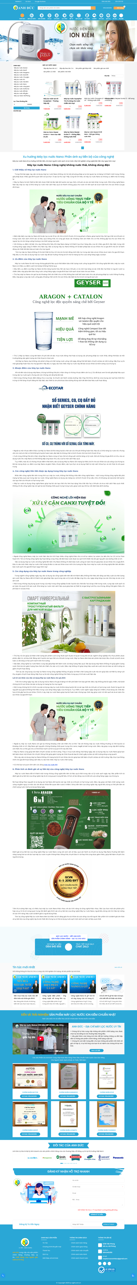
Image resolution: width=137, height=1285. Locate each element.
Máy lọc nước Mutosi (20, 68)
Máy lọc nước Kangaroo (21, 72)
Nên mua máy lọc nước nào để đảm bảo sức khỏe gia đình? (26, 997)
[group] (68, 40)
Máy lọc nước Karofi (20, 70)
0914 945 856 (106, 1)
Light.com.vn (76, 1283)
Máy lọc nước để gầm (21, 93)
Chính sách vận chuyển (79, 1250)
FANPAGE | (18, 1)
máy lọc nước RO (51, 765)
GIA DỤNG (87, 18)
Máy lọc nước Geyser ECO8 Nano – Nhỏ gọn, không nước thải (93, 134)
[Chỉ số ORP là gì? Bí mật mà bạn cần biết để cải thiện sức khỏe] (111, 984)
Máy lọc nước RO (19, 79)
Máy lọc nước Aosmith (21, 75)
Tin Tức (45, 1243)
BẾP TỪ (71, 18)
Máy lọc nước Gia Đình (21, 82)
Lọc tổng (64, 18)
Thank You (46, 1250)
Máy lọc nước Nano (20, 84)
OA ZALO (28, 1)
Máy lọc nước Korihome (21, 89)
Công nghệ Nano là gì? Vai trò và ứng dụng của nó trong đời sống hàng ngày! (83, 997)
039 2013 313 (119, 1)
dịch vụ (108, 18)
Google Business (40, 1)
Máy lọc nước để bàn (21, 91)
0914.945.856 (107, 8)
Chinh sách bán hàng (79, 1243)
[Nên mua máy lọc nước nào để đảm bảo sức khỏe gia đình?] (26, 984)
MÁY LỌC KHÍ (79, 18)
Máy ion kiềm (41, 18)
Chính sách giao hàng (79, 1246)
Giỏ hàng (120, 8)
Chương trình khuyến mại (52, 1246)
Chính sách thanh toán (79, 1258)
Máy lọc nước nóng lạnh (22, 86)
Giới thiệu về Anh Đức (50, 1258)
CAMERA (94, 18)
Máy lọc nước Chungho (21, 77)
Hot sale (101, 18)
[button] (133, 41)
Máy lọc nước (32, 18)
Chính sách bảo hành (79, 1254)
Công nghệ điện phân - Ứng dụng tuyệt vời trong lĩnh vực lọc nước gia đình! (54, 997)
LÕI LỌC (50, 18)
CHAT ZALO (82, 946)
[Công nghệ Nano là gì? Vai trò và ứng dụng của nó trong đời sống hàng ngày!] (83, 984)
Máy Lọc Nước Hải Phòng (22, 96)
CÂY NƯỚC (56, 18)
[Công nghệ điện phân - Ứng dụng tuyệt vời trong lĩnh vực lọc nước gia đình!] (54, 984)
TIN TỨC (115, 18)
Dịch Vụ (45, 1254)
